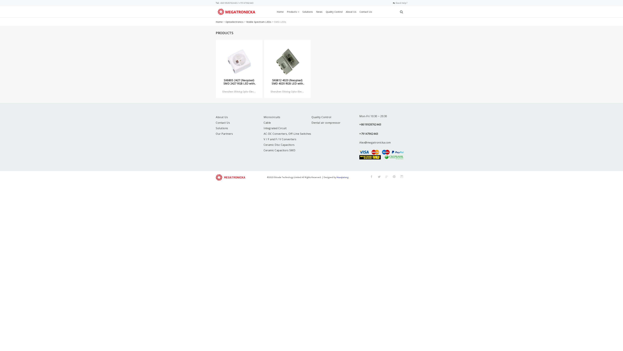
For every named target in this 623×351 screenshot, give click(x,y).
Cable (267, 122)
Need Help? (401, 3)
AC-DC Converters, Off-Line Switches (287, 134)
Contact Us (366, 11)
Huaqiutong (342, 177)
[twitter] (379, 176)
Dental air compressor (326, 122)
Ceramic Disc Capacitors (279, 145)
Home (280, 11)
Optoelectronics (235, 21)
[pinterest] (394, 176)
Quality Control (334, 11)
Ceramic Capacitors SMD (279, 150)
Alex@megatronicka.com (375, 142)
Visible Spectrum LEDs (258, 21)
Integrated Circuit (275, 128)
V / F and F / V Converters (280, 139)
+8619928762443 (228, 3)
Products (292, 11)
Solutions (307, 11)
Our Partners (224, 134)
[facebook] (371, 176)
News (319, 11)
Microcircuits (272, 117)
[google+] (386, 176)
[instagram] (401, 176)
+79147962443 (246, 3)
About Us (351, 11)
